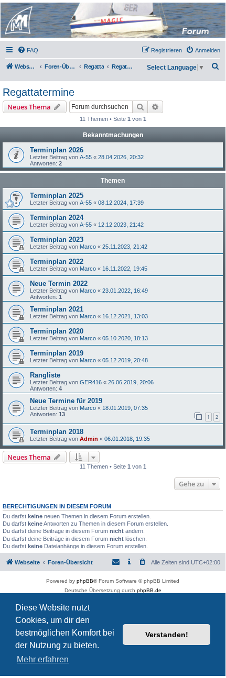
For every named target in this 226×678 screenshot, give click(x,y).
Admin (89, 439)
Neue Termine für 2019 (66, 401)
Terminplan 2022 (56, 261)
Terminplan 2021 (56, 309)
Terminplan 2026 (56, 150)
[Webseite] (112, 20)
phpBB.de (149, 590)
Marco (88, 246)
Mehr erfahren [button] (43, 659)
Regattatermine (38, 92)
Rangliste (45, 375)
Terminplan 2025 (56, 195)
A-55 (86, 157)
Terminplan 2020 (56, 331)
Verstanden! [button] (166, 634)
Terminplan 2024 (56, 217)
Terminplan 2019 (56, 353)
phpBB (85, 581)
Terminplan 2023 (56, 239)
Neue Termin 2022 (59, 283)
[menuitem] (27, 50)
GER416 (91, 382)
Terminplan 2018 (56, 432)
